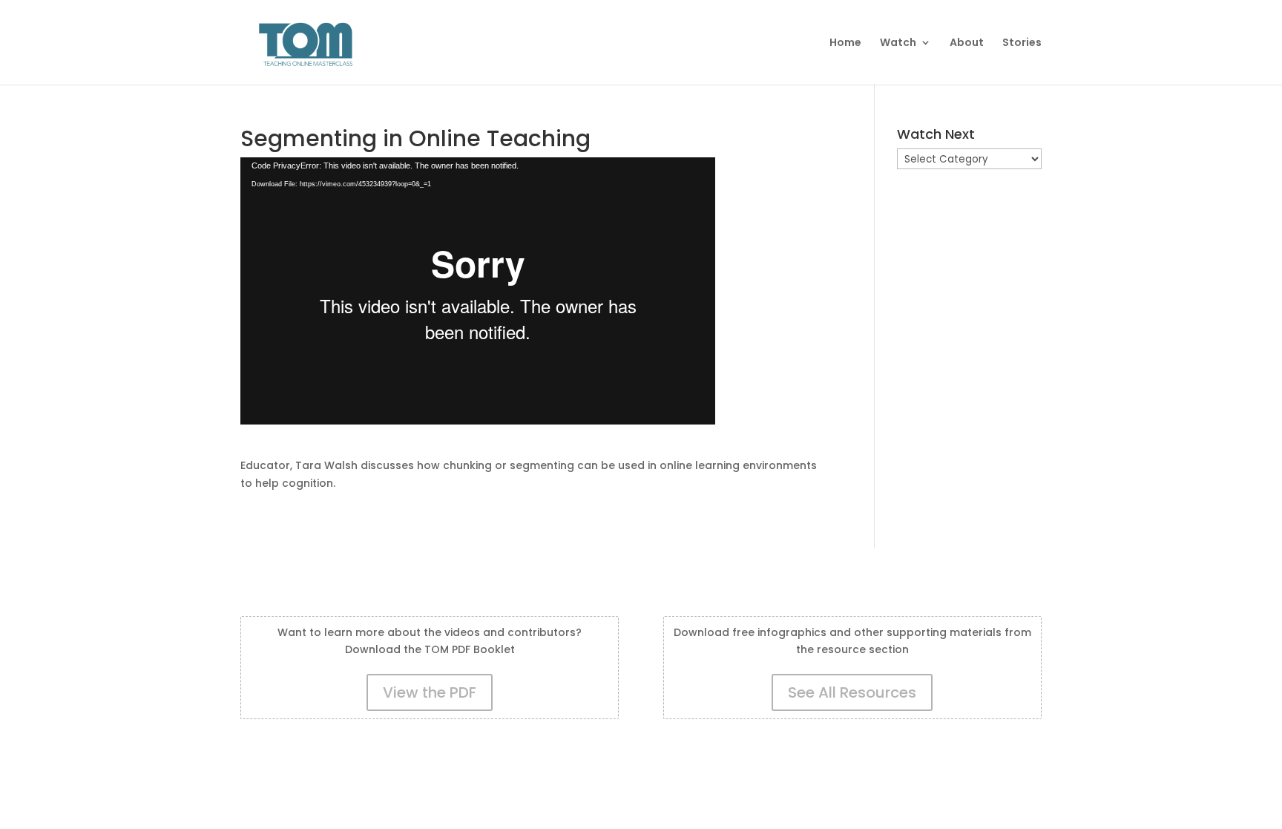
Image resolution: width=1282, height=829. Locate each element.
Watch (898, 43)
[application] (477, 291)
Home (845, 43)
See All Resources (852, 692)
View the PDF (429, 692)
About (967, 43)
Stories (1022, 43)
